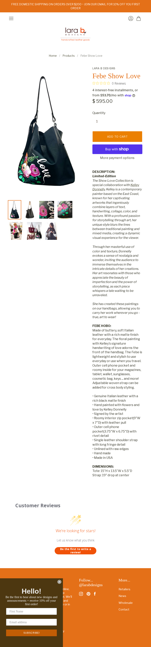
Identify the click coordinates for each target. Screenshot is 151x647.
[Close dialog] (59, 582)
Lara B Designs (104, 68)
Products (69, 55)
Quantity (98, 113)
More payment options (117, 158)
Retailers (124, 589)
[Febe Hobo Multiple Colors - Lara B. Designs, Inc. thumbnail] (30, 210)
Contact (124, 609)
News (122, 596)
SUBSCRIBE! (31, 632)
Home (53, 55)
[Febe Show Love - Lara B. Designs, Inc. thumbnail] (14, 210)
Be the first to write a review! (75, 550)
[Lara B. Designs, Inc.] (75, 34)
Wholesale (126, 602)
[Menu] (11, 18)
